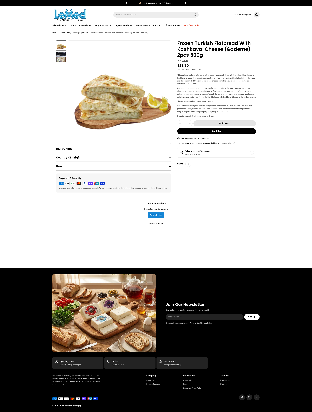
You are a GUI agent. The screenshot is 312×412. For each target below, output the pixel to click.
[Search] (195, 14)
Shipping (180, 69)
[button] (126, 2)
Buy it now (217, 131)
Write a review (156, 215)
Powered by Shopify (73, 406)
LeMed (61, 406)
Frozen (185, 60)
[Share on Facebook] (188, 164)
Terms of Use (195, 323)
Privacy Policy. (206, 323)
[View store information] (252, 153)
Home (54, 33)
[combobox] (156, 15)
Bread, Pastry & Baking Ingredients (74, 33)
